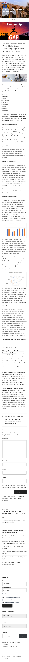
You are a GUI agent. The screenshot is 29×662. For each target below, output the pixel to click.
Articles (8, 416)
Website (4, 477)
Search (4, 632)
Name (4, 461)
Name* (4, 581)
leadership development (13, 421)
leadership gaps (10, 423)
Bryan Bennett (20, 43)
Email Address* (7, 587)
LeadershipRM (17, 419)
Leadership (8, 418)
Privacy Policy (6, 656)
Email (4, 469)
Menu (15, 19)
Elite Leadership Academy (13, 10)
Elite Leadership (17, 416)
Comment (5, 438)
